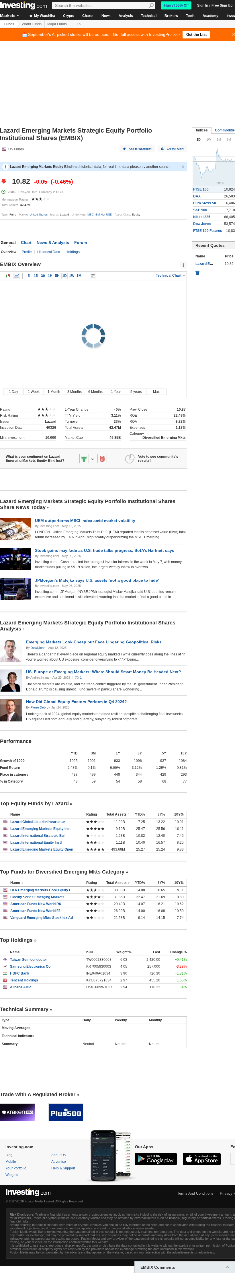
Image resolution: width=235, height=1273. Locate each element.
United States (39, 214)
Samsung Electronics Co (30, 967)
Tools (190, 16)
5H (57, 276)
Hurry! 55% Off (176, 5)
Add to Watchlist (140, 148)
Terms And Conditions (195, 1193)
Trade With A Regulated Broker (37, 1094)
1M (79, 276)
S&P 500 (200, 210)
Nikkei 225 (201, 217)
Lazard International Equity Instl (36, 843)
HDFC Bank (19, 973)
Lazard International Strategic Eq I (37, 836)
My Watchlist (44, 16)
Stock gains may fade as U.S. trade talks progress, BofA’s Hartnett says (104, 550)
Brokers (171, 16)
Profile (27, 252)
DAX (197, 196)
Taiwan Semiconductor (28, 960)
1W (71, 276)
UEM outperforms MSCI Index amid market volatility (85, 520)
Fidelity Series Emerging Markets (37, 897)
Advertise (58, 1162)
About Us (58, 1155)
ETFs (77, 24)
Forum (80, 242)
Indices (202, 130)
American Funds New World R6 (35, 904)
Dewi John (38, 647)
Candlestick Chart (8, 276)
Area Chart (16, 276)
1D (64, 276)
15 (36, 276)
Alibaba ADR (20, 987)
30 (43, 276)
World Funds (32, 24)
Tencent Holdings (24, 980)
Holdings (73, 252)
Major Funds (57, 24)
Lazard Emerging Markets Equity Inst (40, 829)
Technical (148, 16)
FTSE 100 (201, 189)
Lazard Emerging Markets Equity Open (41, 849)
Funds (9, 24)
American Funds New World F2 (35, 911)
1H (50, 276)
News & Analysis (53, 242)
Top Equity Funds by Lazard (34, 803)
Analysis (126, 16)
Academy (210, 16)
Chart (26, 242)
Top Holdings (16, 940)
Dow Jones (202, 224)
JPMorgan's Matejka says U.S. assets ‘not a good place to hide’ (97, 580)
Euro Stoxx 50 (204, 203)
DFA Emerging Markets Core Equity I (40, 890)
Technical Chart (169, 275)
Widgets (11, 1175)
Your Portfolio (15, 1168)
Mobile (10, 1162)
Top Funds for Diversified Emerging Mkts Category (62, 872)
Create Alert (175, 148)
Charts (87, 16)
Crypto (68, 16)
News (106, 16)
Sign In (202, 5)
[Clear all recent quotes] (197, 271)
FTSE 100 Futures (207, 231)
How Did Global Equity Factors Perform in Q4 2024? (76, 701)
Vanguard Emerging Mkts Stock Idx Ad (41, 918)
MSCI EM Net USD (99, 214)
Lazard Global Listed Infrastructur (37, 822)
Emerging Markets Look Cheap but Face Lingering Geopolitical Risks (94, 642)
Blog (9, 1155)
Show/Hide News (93, 276)
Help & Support (63, 1168)
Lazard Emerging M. (211, 264)
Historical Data (48, 252)
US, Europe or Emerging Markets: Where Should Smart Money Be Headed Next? (103, 672)
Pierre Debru (39, 707)
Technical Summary (24, 1009)
